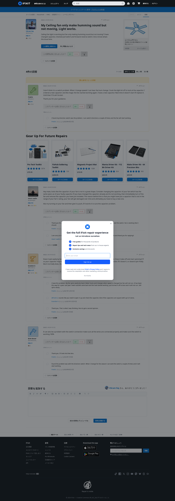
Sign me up (87, 262)
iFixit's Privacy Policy (92, 269)
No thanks (87, 276)
